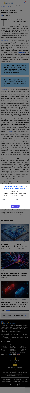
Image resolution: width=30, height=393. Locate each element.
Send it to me (15, 206)
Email (17, 199)
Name (3, 199)
